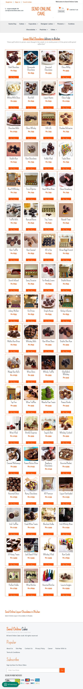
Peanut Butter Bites (31, 463)
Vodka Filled (48, 158)
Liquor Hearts (48, 97)
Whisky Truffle (48, 371)
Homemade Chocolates (31, 68)
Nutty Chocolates (31, 493)
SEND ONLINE (42, 12)
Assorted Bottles (48, 585)
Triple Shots (66, 158)
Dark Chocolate (13, 67)
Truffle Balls (13, 219)
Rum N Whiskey (13, 189)
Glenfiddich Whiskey (66, 373)
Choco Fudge (66, 97)
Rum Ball (31, 97)
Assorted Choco (13, 493)
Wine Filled (14, 432)
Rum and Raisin (31, 219)
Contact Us (28, 648)
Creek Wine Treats (31, 524)
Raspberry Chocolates (48, 464)
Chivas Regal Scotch (66, 250)
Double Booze (66, 280)
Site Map (19, 648)
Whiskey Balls (31, 341)
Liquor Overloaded (66, 493)
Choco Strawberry (66, 189)
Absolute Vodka (48, 524)
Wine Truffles (31, 402)
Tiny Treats (48, 219)
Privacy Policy (40, 648)
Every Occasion (31, 280)
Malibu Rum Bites (13, 341)
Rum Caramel (31, 250)
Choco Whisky (31, 128)
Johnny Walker (13, 310)
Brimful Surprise (31, 432)
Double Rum (14, 158)
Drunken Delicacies (65, 128)
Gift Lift (48, 128)
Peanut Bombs (66, 402)
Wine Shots (31, 371)
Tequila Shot (48, 432)
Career (50, 648)
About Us (10, 648)
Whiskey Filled (48, 554)
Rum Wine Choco (48, 341)
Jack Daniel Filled (31, 554)
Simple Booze (48, 310)
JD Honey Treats (13, 554)
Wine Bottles (31, 585)
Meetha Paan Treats (48, 402)
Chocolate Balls (13, 128)
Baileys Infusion (66, 310)
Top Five (13, 402)
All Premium (48, 493)
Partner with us (60, 648)
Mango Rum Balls (14, 371)
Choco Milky (66, 67)
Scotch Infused (14, 280)
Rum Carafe (66, 554)
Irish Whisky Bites (65, 524)
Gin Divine (31, 310)
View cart (61, 11)
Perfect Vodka (14, 585)
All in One (48, 250)
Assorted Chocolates (48, 68)
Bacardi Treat (66, 219)
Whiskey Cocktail (66, 432)
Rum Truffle (14, 250)
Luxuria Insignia (66, 585)
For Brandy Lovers (48, 280)
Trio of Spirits (31, 189)
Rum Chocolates (31, 158)
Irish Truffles (13, 524)
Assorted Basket (66, 463)
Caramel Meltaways (13, 463)
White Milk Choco (13, 97)
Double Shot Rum (66, 341)
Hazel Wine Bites (48, 189)
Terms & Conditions (13, 652)
